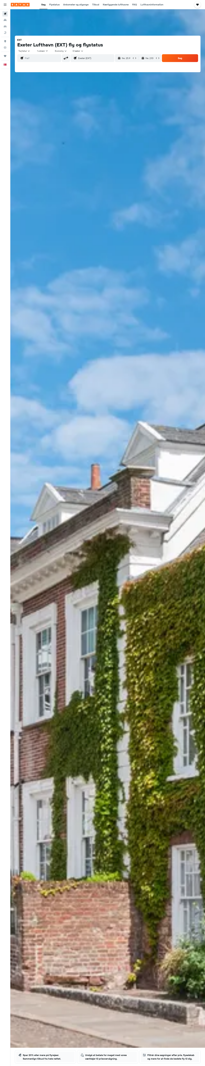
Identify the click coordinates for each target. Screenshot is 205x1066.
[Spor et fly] (5, 47)
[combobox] (24, 50)
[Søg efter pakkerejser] (5, 33)
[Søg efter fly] (5, 14)
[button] (5, 4)
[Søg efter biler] (5, 26)
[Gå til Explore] (5, 41)
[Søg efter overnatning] (5, 20)
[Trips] (5, 56)
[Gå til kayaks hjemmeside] (20, 4)
